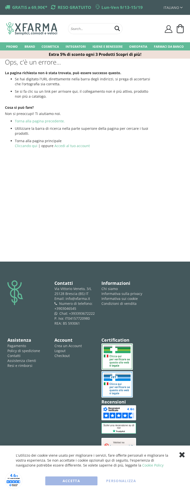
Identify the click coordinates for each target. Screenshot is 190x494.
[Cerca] (117, 27)
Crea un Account (68, 345)
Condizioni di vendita (119, 303)
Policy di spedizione (23, 350)
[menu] (95, 46)
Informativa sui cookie (119, 298)
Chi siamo (109, 288)
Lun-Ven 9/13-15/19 (122, 7)
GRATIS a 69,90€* (29, 7)
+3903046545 (65, 308)
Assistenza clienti (21, 360)
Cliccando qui (26, 145)
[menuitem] (12, 46)
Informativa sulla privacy (121, 293)
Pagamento (16, 345)
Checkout (62, 355)
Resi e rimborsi (19, 365)
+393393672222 (82, 313)
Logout (60, 350)
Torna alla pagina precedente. (40, 121)
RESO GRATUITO (74, 7)
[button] (173, 7)
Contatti (14, 355)
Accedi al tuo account (72, 145)
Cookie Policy (153, 465)
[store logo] (34, 28)
